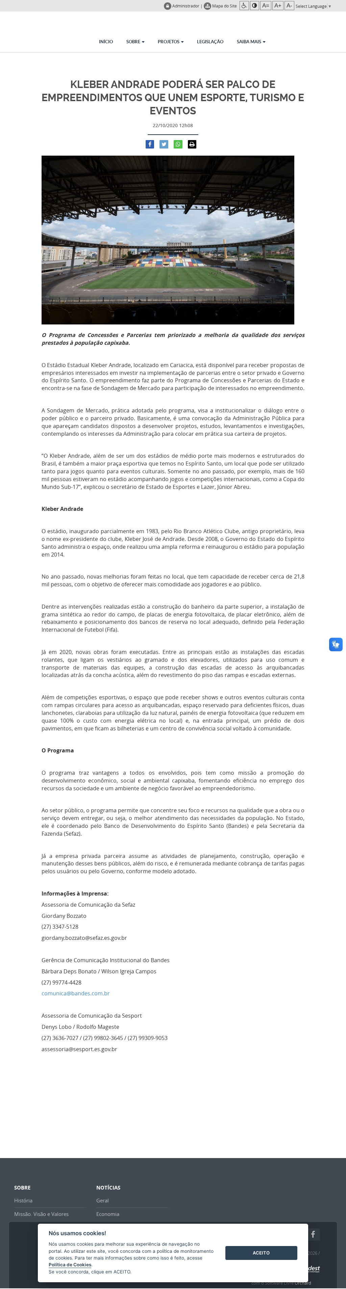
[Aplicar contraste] (254, 5)
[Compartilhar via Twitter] (163, 144)
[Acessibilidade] (244, 5)
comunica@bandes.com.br (76, 993)
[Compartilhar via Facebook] (150, 144)
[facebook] (313, 1234)
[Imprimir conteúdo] (192, 144)
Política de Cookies (70, 1264)
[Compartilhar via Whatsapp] (178, 144)
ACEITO (261, 1253)
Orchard (303, 1283)
